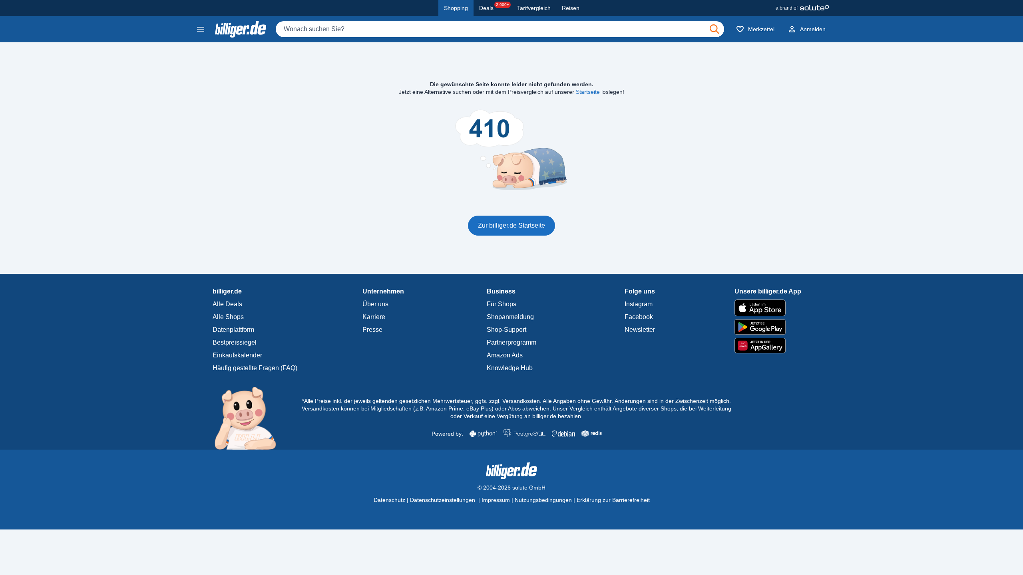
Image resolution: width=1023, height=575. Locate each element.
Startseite (588, 92)
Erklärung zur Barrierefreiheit (613, 500)
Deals (494, 6)
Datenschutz (389, 500)
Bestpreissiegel (235, 342)
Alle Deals (227, 304)
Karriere (373, 316)
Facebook (639, 316)
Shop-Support (506, 329)
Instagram (639, 304)
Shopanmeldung (510, 316)
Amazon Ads (505, 355)
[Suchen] (714, 29)
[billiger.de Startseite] (240, 29)
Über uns (375, 304)
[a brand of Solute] (802, 8)
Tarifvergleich (534, 8)
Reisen (570, 8)
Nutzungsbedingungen (543, 500)
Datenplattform (233, 329)
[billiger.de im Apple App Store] (767, 307)
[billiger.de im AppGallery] (767, 345)
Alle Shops (228, 316)
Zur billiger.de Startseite (511, 225)
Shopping (456, 8)
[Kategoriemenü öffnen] (201, 29)
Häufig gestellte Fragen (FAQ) (255, 368)
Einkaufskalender (237, 355)
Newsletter (640, 329)
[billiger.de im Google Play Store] (767, 327)
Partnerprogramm (511, 342)
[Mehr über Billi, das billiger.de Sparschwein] (250, 418)
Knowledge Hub (510, 368)
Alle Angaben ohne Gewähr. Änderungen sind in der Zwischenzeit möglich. (637, 401)
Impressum (496, 500)
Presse (372, 329)
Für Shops (501, 304)
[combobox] (500, 29)
